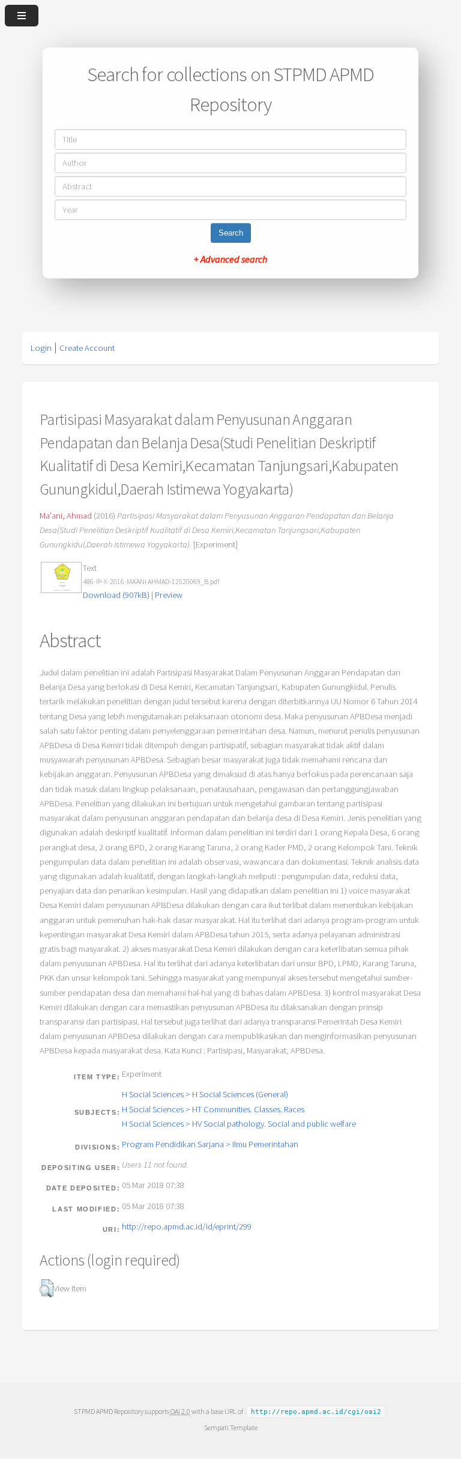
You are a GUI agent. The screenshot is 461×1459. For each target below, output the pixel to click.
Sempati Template (231, 1427)
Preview (168, 594)
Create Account (87, 348)
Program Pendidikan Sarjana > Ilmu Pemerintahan (210, 1144)
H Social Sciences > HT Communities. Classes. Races (213, 1109)
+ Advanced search (230, 259)
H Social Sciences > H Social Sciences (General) (205, 1094)
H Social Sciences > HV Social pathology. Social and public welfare (239, 1123)
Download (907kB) (116, 594)
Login (41, 348)
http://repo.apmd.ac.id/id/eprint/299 (187, 1226)
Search (230, 232)
